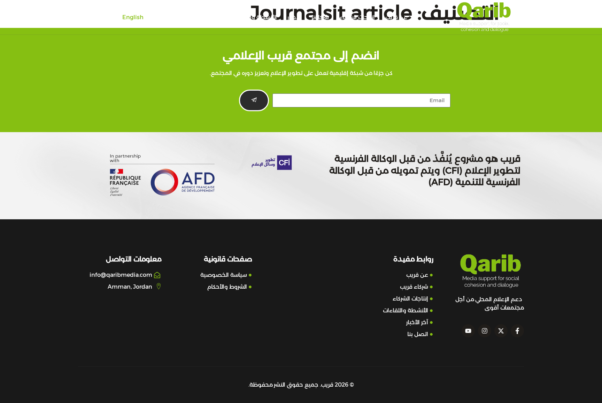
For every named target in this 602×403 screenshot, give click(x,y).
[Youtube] (468, 330)
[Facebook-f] (517, 330)
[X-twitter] (501, 330)
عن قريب (396, 17)
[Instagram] (484, 330)
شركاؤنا (320, 17)
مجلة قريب (208, 17)
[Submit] (254, 100)
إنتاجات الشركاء (357, 17)
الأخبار (294, 17)
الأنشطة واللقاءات (254, 17)
